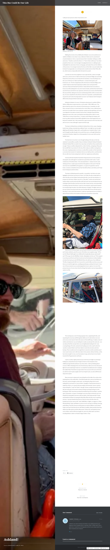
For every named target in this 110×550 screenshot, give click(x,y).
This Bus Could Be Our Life (16, 3)
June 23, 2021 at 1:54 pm (74, 520)
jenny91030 (11, 545)
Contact (104, 2)
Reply (101, 519)
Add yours (99, 512)
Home (99, 2)
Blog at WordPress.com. (82, 547)
